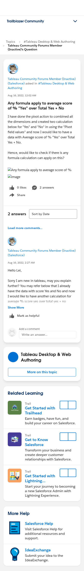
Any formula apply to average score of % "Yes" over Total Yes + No (40, 106)
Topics (10, 42)
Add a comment (29, 329)
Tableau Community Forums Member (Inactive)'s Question (35, 47)
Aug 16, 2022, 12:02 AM (22, 95)
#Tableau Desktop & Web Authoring (49, 42)
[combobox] (53, 214)
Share (16, 196)
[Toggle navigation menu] (75, 21)
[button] (42, 372)
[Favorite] (64, 405)
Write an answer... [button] (34, 335)
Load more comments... (25, 228)
